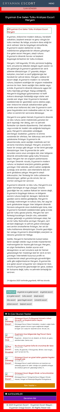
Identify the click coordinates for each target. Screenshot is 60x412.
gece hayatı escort (25, 300)
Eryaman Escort (19, 3)
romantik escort (40, 300)
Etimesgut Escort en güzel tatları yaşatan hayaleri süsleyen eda (35, 358)
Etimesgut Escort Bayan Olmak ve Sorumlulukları (34, 373)
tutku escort (27, 296)
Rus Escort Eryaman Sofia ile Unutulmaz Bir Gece (34, 346)
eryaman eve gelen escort (27, 292)
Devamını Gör (30, 398)
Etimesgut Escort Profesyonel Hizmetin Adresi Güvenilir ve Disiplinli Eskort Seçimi (33, 319)
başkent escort (26, 304)
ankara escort (12, 304)
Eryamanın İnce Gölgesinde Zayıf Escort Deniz (33, 334)
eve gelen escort (13, 296)
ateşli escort (39, 296)
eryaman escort (46, 292)
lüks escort (11, 300)
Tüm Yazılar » (30, 385)
